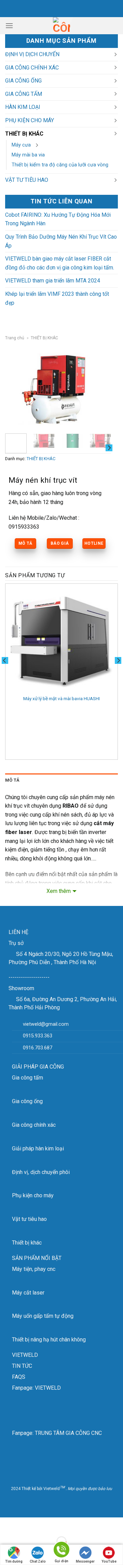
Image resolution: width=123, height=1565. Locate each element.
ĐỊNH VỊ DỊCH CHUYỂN (32, 54)
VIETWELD (25, 1355)
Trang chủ (14, 338)
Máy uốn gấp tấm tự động (42, 1316)
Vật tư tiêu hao (29, 1219)
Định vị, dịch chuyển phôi (41, 1172)
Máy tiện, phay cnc (33, 1269)
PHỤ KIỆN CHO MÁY (29, 120)
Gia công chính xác (34, 1125)
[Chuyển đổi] (115, 54)
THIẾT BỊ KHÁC (24, 133)
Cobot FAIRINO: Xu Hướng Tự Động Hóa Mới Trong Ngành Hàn (58, 219)
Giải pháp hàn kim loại (38, 1148)
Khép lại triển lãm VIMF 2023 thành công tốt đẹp (57, 298)
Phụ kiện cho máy (33, 1195)
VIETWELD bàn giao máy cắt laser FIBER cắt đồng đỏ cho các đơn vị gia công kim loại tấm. (59, 263)
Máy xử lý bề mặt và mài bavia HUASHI (61, 698)
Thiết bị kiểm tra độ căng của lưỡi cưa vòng (60, 165)
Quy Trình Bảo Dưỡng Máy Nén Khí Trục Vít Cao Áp (61, 241)
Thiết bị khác (27, 1242)
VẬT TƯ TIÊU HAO (26, 180)
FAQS (18, 1377)
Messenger (85, 1561)
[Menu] (9, 25)
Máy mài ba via (28, 155)
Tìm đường (14, 1561)
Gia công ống (27, 1101)
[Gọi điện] (61, 1551)
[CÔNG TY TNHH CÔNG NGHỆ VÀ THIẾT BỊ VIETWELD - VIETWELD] (61, 25)
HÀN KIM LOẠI (22, 107)
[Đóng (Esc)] (6, 1524)
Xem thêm (58, 891)
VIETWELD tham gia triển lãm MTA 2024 (52, 280)
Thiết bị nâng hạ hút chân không (49, 1339)
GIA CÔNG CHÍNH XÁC (32, 67)
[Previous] (16, 388)
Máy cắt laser (28, 1292)
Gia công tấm (27, 1077)
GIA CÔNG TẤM (23, 94)
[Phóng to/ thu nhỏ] (26, 1524)
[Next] (100, 388)
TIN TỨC (22, 1366)
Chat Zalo (38, 1561)
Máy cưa (21, 145)
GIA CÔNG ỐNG (23, 80)
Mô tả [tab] (12, 780)
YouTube (109, 1561)
